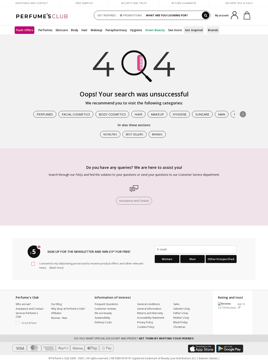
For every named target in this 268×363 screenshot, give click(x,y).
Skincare (61, 30)
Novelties (110, 134)
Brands (213, 30)
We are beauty (103, 313)
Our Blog (56, 304)
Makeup (96, 30)
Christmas (179, 327)
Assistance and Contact (31, 3)
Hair (84, 30)
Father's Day (180, 313)
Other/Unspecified (221, 259)
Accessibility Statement (150, 317)
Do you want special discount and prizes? (134, 338)
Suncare (202, 114)
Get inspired (194, 30)
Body (74, 30)
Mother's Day (181, 317)
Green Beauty (155, 30)
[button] (243, 114)
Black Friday (180, 322)
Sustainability (102, 317)
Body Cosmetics (112, 114)
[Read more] (56, 267)
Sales (176, 304)
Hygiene (136, 30)
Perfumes (45, 30)
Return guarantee (183, 3)
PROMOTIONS (132, 15)
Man (221, 114)
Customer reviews (105, 308)
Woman (167, 259)
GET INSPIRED (106, 15)
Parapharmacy (116, 30)
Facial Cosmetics (76, 114)
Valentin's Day (181, 308)
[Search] (205, 15)
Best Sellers (134, 134)
